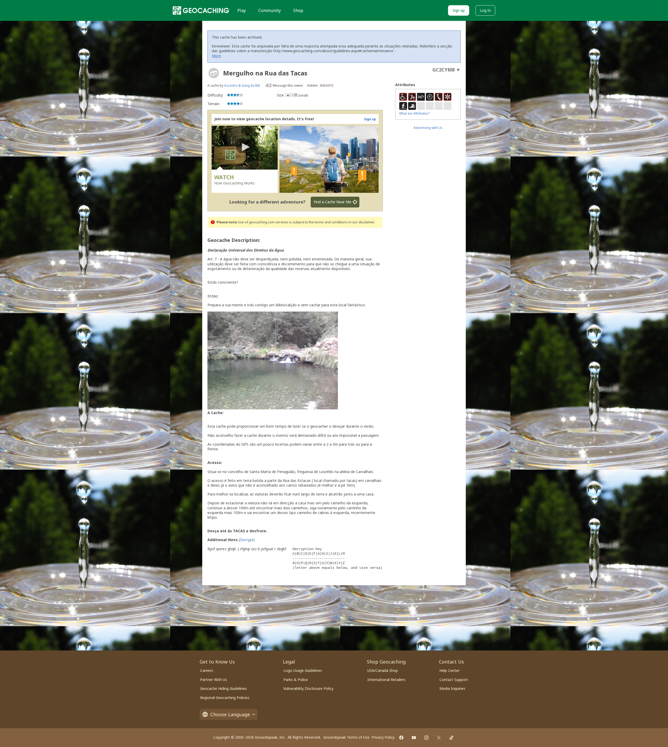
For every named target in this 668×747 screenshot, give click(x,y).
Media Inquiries (452, 688)
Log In (485, 10)
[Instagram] (426, 738)
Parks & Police (295, 679)
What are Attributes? (414, 113)
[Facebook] (401, 738)
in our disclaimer (361, 222)
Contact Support (453, 679)
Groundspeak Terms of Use (346, 737)
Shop (298, 10)
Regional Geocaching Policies (224, 697)
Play (241, 10)
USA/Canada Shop (382, 670)
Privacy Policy (383, 737)
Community (269, 10)
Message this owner (288, 85)
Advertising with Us (428, 128)
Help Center (449, 670)
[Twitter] (439, 738)
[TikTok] (451, 738)
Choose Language (230, 714)
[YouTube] (414, 738)
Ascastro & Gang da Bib (242, 85)
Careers (206, 670)
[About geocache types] (213, 73)
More (216, 55)
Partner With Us (213, 679)
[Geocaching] (201, 10)
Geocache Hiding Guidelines (223, 688)
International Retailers (386, 679)
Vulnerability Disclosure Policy (308, 688)
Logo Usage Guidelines (302, 670)
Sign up (458, 10)
